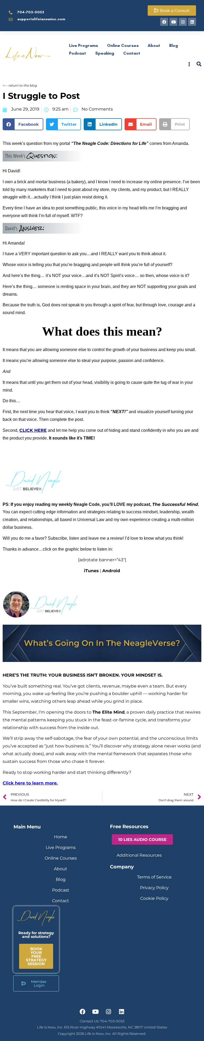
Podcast (77, 53)
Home (60, 836)
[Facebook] (164, 22)
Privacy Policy (154, 887)
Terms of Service (154, 877)
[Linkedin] (192, 22)
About (154, 45)
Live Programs (83, 45)
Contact (131, 53)
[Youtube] (173, 22)
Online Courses (123, 45)
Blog (173, 45)
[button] (23, 124)
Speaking (104, 53)
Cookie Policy (154, 898)
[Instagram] (183, 22)
